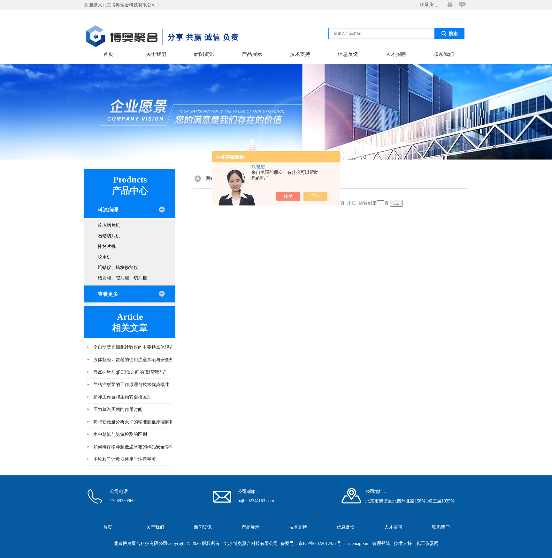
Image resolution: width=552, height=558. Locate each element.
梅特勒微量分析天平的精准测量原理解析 (133, 422)
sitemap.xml (359, 543)
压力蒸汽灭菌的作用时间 (117, 409)
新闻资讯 (204, 54)
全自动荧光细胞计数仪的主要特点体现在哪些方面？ (144, 347)
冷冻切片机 (109, 225)
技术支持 (300, 54)
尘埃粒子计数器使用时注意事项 (124, 459)
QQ (448, 5)
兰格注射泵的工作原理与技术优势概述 (131, 384)
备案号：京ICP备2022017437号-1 (312, 543)
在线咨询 (461, 5)
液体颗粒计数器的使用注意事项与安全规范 (135, 359)
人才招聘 (396, 54)
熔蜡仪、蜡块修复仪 (118, 267)
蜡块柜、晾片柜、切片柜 (122, 278)
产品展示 (252, 54)
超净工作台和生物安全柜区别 (122, 397)
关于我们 (156, 54)
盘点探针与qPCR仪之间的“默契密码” (129, 372)
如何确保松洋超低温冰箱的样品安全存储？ (135, 446)
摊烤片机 (107, 246)
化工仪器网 (427, 543)
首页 (108, 54)
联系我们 (443, 54)
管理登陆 (381, 543)
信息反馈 (348, 54)
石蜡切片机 (109, 236)
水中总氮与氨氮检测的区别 (120, 434)
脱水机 (104, 257)
